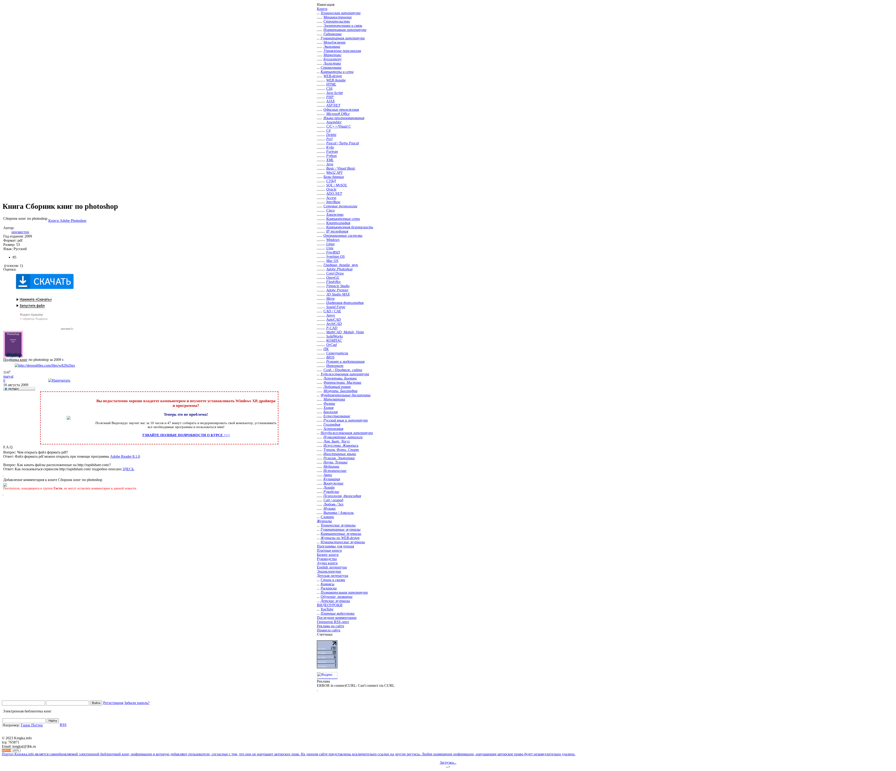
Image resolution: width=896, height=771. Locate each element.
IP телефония (337, 231)
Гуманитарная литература (343, 38)
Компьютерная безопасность (349, 227)
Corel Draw (335, 273)
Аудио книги (327, 563)
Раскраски (329, 588)
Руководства (327, 559)
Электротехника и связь (342, 26)
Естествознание (336, 416)
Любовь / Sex (333, 504)
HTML (331, 84)
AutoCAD (333, 319)
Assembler (334, 122)
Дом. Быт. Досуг (336, 441)
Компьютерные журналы (341, 534)
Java (329, 164)
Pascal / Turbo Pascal (342, 143)
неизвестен (20, 232)
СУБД (331, 181)
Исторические (334, 471)
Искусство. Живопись (340, 445)
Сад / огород (333, 500)
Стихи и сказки (333, 580)
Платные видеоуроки (337, 613)
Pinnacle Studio (338, 286)
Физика (329, 403)
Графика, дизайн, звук (340, 265)
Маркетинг (332, 55)
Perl (329, 139)
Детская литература (332, 576)
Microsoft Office (338, 114)
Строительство (336, 21)
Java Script (334, 93)
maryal (8, 376)
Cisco (330, 210)
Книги (322, 9)
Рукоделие (331, 492)
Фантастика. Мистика (342, 382)
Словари (327, 517)
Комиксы (327, 584)
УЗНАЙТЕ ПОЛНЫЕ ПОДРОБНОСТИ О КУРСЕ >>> (186, 435)
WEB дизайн (336, 80)
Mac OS (332, 261)
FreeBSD (333, 252)
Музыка (329, 508)
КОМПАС (334, 340)
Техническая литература (340, 13)
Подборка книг (15, 360)
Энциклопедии (329, 571)
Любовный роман (337, 387)
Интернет (334, 366)
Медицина (331, 466)
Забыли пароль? (137, 703)
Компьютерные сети (343, 219)
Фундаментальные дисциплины (346, 395)
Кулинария (331, 479)
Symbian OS (335, 256)
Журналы (324, 521)
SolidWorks (334, 336)
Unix (329, 248)
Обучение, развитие (337, 597)
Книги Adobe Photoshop (67, 221)
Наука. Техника (335, 462)
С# (328, 131)
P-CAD (331, 328)
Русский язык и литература (345, 420)
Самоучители (337, 353)
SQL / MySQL (336, 185)
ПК (326, 349)
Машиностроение (337, 17)
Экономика (331, 47)
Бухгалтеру (332, 59)
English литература (332, 567)
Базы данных (333, 177)
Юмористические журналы (343, 542)
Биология (330, 412)
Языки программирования (343, 118)
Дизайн (329, 487)
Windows (333, 240)
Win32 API (334, 172)
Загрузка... (448, 762)
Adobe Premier (337, 290)
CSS (329, 89)
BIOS (330, 357)
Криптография (338, 223)
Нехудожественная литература (347, 433)
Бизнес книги (328, 555)
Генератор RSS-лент (333, 622)
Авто (327, 475)
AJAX (330, 101)
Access (331, 198)
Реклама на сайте (330, 626)
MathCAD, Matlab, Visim (345, 332)
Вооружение (333, 483)
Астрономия (333, 429)
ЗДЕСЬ (128, 469)
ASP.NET (333, 105)
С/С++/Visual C (338, 126)
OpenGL (332, 277)
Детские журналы (335, 601)
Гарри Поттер (32, 725)
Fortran (332, 152)
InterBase (333, 202)
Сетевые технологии (340, 206)
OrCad (331, 345)
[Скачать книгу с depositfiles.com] (45, 365)
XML (330, 160)
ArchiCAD (334, 324)
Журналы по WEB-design (340, 538)
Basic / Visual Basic (340, 168)
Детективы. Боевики (340, 378)
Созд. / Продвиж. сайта (342, 370)
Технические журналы (338, 525)
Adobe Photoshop (339, 269)
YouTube (327, 609)
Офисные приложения (341, 110)
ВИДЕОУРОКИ (330, 605)
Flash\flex (333, 282)
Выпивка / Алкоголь (338, 513)
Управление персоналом (342, 51)
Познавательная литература (344, 592)
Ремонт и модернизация (345, 361)
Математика (334, 399)
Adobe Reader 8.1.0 (125, 456)
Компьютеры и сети (337, 72)
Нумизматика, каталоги (343, 437)
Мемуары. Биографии (340, 391)
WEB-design (332, 76)
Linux (330, 244)
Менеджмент (334, 42)
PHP (330, 97)
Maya (330, 298)
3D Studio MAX (338, 294)
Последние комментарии (337, 618)
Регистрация (113, 703)
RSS (63, 725)
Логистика (332, 63)
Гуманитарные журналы (340, 529)
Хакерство (334, 214)
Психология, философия (342, 496)
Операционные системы (342, 235)
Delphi (331, 135)
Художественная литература (345, 374)
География (331, 424)
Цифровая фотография (345, 303)
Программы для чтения (335, 546)
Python (331, 156)
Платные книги (329, 550)
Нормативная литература (344, 30)
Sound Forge (335, 307)
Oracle (331, 189)
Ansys (330, 315)
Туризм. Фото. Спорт (341, 450)
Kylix (330, 147)
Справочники (331, 68)
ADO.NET (334, 193)
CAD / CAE (332, 311)
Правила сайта (328, 630)
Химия (328, 408)
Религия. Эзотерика (339, 458)
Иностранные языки (339, 454)
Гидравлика (332, 34)
